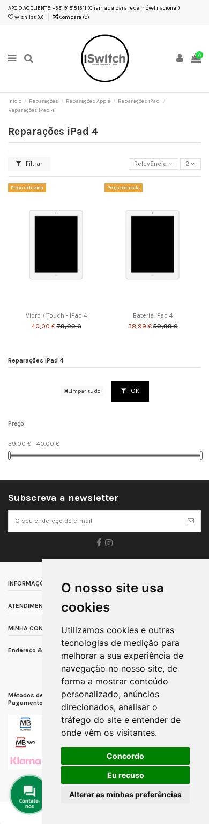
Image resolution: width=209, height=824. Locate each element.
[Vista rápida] (69, 304)
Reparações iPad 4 (36, 360)
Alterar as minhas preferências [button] (125, 794)
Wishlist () (28, 17)
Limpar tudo (84, 391)
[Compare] (56, 304)
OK (134, 391)
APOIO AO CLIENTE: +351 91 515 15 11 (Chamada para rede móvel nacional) (94, 8)
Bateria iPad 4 (153, 315)
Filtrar (33, 163)
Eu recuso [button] (125, 775)
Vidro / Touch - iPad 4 (56, 315)
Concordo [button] (125, 755)
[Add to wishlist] (44, 304)
